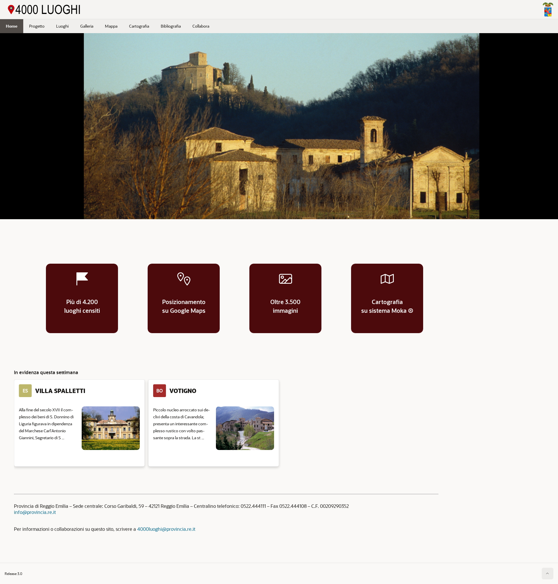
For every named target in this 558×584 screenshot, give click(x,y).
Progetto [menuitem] (36, 26)
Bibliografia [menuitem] (171, 26)
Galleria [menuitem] (86, 26)
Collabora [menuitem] (200, 26)
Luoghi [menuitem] (62, 26)
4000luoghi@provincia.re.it (166, 529)
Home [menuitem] (11, 26)
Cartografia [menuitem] (139, 26)
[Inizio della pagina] (547, 573)
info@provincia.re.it (35, 512)
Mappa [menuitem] (111, 26)
